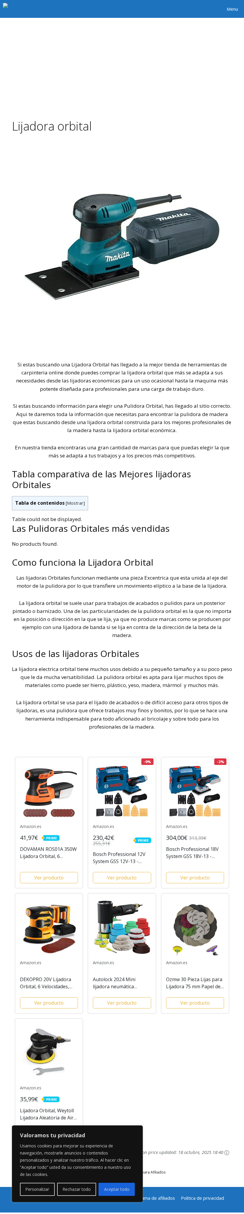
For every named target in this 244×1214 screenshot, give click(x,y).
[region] (77, 1163)
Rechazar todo (76, 1189)
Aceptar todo (116, 1189)
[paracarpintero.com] (23, 9)
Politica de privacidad (202, 1198)
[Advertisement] (122, 62)
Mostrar (75, 503)
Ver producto (49, 877)
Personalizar (37, 1189)
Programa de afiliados (152, 1198)
